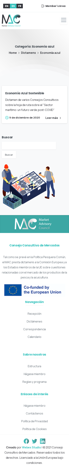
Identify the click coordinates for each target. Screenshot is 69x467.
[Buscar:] (29, 145)
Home (13, 53)
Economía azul (50, 53)
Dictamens (28, 53)
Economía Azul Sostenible (24, 93)
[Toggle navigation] (63, 21)
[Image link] (32, 224)
